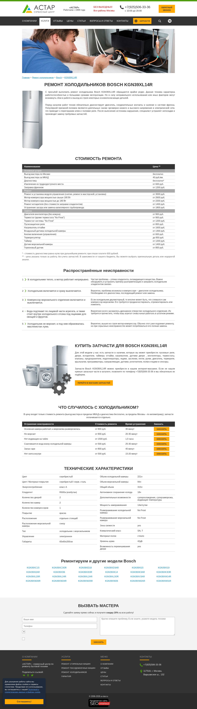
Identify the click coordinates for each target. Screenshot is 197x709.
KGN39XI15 (137, 568)
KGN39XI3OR (85, 572)
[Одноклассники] (28, 675)
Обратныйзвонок (166, 8)
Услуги (45, 21)
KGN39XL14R (70, 77)
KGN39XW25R (85, 581)
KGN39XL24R (59, 576)
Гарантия (66, 676)
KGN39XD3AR (111, 568)
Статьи (81, 21)
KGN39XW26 (111, 581)
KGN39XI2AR (33, 572)
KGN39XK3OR (164, 572)
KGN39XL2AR (85, 576)
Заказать (162, 429)
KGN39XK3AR (138, 572)
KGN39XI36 (59, 572)
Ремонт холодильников (43, 77)
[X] (32, 675)
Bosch (59, 77)
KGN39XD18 (85, 568)
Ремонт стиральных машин (75, 664)
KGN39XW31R (164, 581)
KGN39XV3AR (138, 576)
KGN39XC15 (33, 568)
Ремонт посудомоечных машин (78, 668)
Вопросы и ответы (101, 21)
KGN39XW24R (59, 581)
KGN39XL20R (33, 576)
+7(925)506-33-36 (137, 7)
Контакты (122, 21)
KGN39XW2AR (137, 581)
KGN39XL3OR (111, 576)
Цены (70, 21)
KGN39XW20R (33, 581)
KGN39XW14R (164, 576)
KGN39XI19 (164, 568)
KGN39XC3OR (59, 568)
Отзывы (58, 21)
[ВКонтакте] (24, 675)
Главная (26, 77)
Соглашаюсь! (24, 701)
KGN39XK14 (111, 572)
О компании (29, 21)
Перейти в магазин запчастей (94, 383)
